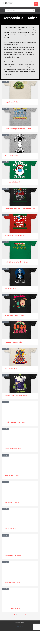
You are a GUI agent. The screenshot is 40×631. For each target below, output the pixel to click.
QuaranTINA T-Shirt (11, 155)
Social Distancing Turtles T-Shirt (16, 262)
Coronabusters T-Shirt (12, 582)
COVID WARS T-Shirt (12, 502)
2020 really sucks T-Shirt (13, 342)
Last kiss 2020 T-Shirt (12, 609)
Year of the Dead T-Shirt (13, 449)
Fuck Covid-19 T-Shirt (12, 476)
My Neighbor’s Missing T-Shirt (15, 315)
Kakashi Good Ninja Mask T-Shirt (16, 395)
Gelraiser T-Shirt (10, 289)
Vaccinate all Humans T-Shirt (15, 422)
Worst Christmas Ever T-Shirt (15, 235)
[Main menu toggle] (36, 4)
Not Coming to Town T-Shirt (14, 182)
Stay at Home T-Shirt (12, 102)
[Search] (34, 10)
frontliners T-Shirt (11, 369)
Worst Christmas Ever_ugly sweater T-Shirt (20, 209)
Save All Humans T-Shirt (13, 556)
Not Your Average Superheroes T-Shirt (18, 129)
